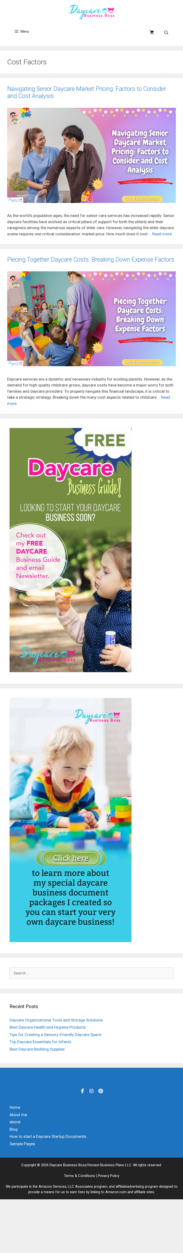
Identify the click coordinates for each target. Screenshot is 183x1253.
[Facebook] (82, 1090)
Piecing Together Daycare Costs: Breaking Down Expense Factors (90, 259)
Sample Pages (22, 1143)
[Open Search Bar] (166, 32)
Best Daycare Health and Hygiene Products (48, 1027)
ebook (15, 1121)
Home (15, 1107)
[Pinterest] (100, 1090)
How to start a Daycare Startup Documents (48, 1136)
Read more (162, 234)
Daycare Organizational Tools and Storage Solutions (56, 1020)
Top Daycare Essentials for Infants (40, 1041)
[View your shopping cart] (152, 32)
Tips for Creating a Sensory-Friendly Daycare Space (55, 1034)
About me (18, 1114)
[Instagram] (91, 1090)
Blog (14, 1129)
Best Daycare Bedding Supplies (37, 1049)
